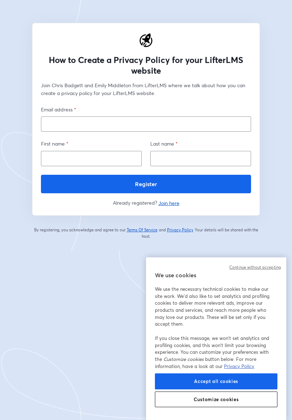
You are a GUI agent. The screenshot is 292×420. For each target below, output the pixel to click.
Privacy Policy (180, 229)
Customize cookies (216, 399)
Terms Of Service (142, 229)
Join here (168, 203)
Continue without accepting (255, 267)
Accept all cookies (216, 381)
